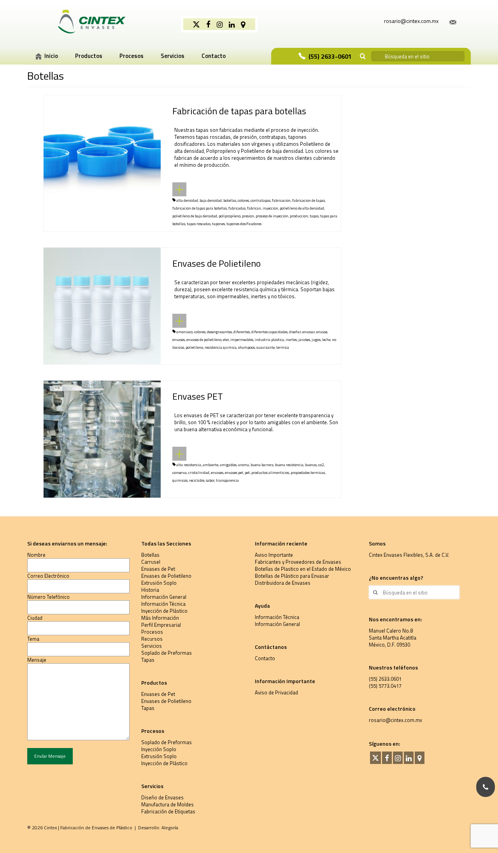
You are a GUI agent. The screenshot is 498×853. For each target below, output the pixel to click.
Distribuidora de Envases (282, 583)
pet (247, 472)
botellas (229, 200)
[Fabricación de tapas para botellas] (102, 153)
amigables (228, 465)
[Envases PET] (102, 438)
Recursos (152, 639)
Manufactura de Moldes (167, 804)
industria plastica (269, 340)
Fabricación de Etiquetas (168, 811)
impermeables (241, 340)
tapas (314, 216)
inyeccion (270, 208)
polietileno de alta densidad (302, 208)
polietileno (194, 347)
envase (321, 332)
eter (226, 340)
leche (326, 340)
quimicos (180, 480)
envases (178, 340)
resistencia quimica (221, 347)
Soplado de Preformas (166, 653)
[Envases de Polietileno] (102, 305)
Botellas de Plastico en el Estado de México (303, 569)
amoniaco (184, 332)
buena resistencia (289, 465)
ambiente (210, 465)
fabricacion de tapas (308, 200)
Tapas (147, 660)
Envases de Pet (158, 569)
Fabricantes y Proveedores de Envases (298, 562)
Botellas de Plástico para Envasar (292, 576)
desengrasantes (219, 332)
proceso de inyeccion (272, 216)
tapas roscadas (198, 224)
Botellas (150, 555)
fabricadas (236, 208)
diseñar (295, 332)
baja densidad (211, 200)
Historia (150, 590)
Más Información (160, 618)
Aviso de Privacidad (276, 692)
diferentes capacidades (269, 332)
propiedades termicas (308, 472)
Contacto (265, 658)
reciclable (196, 480)
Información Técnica (163, 604)
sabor (210, 480)
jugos (316, 340)
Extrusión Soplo (159, 583)
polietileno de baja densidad (194, 216)
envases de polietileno (203, 340)
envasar (308, 332)
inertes (291, 340)
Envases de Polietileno (166, 576)
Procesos (152, 632)
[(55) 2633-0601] (485, 787)
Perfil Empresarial (161, 625)
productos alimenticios (270, 472)
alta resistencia (188, 465)
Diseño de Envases (162, 797)
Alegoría (169, 827)
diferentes (241, 332)
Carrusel (150, 562)
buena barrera (262, 465)
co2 (321, 465)
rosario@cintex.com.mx (395, 720)
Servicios (151, 646)
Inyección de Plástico (164, 611)
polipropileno (229, 216)
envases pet (234, 472)
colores (243, 200)
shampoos (246, 347)
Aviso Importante (274, 555)
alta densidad (187, 200)
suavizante (265, 347)
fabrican (254, 208)
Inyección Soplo (158, 749)
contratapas (260, 200)
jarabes (304, 340)
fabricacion (281, 200)
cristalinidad (198, 472)
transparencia (227, 480)
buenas (311, 465)
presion (248, 216)
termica (282, 347)
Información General (163, 597)
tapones (218, 224)
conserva (179, 472)
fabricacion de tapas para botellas (199, 208)
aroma (243, 465)
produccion (299, 216)
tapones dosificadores (243, 224)
